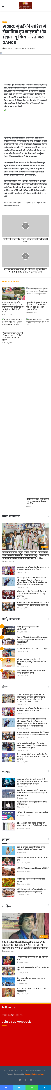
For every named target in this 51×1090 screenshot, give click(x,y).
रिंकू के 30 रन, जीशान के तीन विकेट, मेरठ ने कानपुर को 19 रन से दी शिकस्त (33, 568)
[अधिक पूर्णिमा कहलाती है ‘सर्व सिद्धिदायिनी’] (8, 630)
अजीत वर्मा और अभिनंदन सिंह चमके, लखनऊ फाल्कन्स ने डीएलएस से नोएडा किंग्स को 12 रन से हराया (32, 745)
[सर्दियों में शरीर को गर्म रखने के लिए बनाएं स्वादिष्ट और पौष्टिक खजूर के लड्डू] (8, 892)
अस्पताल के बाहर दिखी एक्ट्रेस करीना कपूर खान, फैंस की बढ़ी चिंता (37, 501)
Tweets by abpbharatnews (12, 1015)
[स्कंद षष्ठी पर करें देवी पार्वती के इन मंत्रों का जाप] (8, 971)
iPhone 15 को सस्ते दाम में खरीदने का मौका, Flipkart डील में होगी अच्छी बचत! (32, 824)
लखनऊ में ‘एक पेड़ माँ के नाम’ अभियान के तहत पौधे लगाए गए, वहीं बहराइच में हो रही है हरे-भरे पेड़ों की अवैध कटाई (12, 307)
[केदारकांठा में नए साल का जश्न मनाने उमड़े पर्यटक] (8, 981)
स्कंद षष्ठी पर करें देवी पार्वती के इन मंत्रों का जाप (33, 968)
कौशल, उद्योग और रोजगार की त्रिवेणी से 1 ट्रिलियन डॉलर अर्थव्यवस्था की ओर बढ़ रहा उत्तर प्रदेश (32, 593)
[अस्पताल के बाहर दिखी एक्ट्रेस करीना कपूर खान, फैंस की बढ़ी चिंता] (37, 407)
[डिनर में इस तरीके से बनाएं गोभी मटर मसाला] (8, 882)
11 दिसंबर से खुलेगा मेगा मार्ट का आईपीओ (32, 812)
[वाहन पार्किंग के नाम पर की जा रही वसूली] (8, 652)
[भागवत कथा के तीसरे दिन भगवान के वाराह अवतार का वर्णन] (8, 674)
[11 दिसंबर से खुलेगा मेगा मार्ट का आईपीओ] (8, 815)
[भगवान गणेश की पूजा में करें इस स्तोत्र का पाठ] (8, 960)
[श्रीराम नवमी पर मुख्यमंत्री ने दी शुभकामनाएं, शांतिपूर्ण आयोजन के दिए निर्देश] (8, 662)
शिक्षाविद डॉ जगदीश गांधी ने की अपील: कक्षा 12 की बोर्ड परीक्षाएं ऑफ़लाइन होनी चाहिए (12, 336)
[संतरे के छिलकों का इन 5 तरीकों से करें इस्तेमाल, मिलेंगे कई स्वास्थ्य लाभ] (8, 850)
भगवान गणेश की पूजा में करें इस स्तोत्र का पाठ (32, 958)
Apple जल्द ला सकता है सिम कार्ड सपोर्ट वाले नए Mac (32, 803)
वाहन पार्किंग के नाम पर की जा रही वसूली (32, 649)
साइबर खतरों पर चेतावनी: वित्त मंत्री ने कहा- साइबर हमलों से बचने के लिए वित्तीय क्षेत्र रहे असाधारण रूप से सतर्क (33, 781)
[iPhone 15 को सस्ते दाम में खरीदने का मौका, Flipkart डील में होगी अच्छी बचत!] (8, 826)
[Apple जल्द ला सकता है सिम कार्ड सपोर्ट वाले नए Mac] (8, 805)
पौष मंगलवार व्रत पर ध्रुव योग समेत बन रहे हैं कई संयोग (33, 990)
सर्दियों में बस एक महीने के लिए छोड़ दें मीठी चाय (33, 859)
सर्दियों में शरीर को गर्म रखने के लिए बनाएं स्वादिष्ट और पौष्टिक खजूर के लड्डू (32, 890)
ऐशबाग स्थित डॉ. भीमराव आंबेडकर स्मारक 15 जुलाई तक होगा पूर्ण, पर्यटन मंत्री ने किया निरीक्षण (33, 639)
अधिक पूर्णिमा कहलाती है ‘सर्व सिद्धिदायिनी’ (28, 628)
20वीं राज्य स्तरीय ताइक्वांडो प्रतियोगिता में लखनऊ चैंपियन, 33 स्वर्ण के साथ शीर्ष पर (33, 603)
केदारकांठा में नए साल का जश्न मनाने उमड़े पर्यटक (31, 979)
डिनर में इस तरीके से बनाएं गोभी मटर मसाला (31, 880)
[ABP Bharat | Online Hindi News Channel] (25, 5)
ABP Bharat (8, 48)
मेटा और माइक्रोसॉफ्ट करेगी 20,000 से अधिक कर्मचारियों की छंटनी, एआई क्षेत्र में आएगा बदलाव (32, 792)
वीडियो (5, 22)
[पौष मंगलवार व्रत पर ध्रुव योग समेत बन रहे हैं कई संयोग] (8, 992)
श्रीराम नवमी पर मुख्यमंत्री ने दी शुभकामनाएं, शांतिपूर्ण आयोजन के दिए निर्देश (31, 661)
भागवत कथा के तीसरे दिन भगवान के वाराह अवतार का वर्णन (31, 671)
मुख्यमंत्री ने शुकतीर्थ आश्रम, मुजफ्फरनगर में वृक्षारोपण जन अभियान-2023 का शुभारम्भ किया (36, 306)
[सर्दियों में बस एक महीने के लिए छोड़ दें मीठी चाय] (8, 861)
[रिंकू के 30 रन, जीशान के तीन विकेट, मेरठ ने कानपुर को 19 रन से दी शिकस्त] (8, 570)
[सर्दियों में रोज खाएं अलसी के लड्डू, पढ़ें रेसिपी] (8, 871)
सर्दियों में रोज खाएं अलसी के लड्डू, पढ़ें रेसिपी (33, 868)
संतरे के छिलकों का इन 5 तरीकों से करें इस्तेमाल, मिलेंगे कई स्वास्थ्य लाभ (31, 848)
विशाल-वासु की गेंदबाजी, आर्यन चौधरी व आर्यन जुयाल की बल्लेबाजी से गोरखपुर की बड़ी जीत (33, 756)
